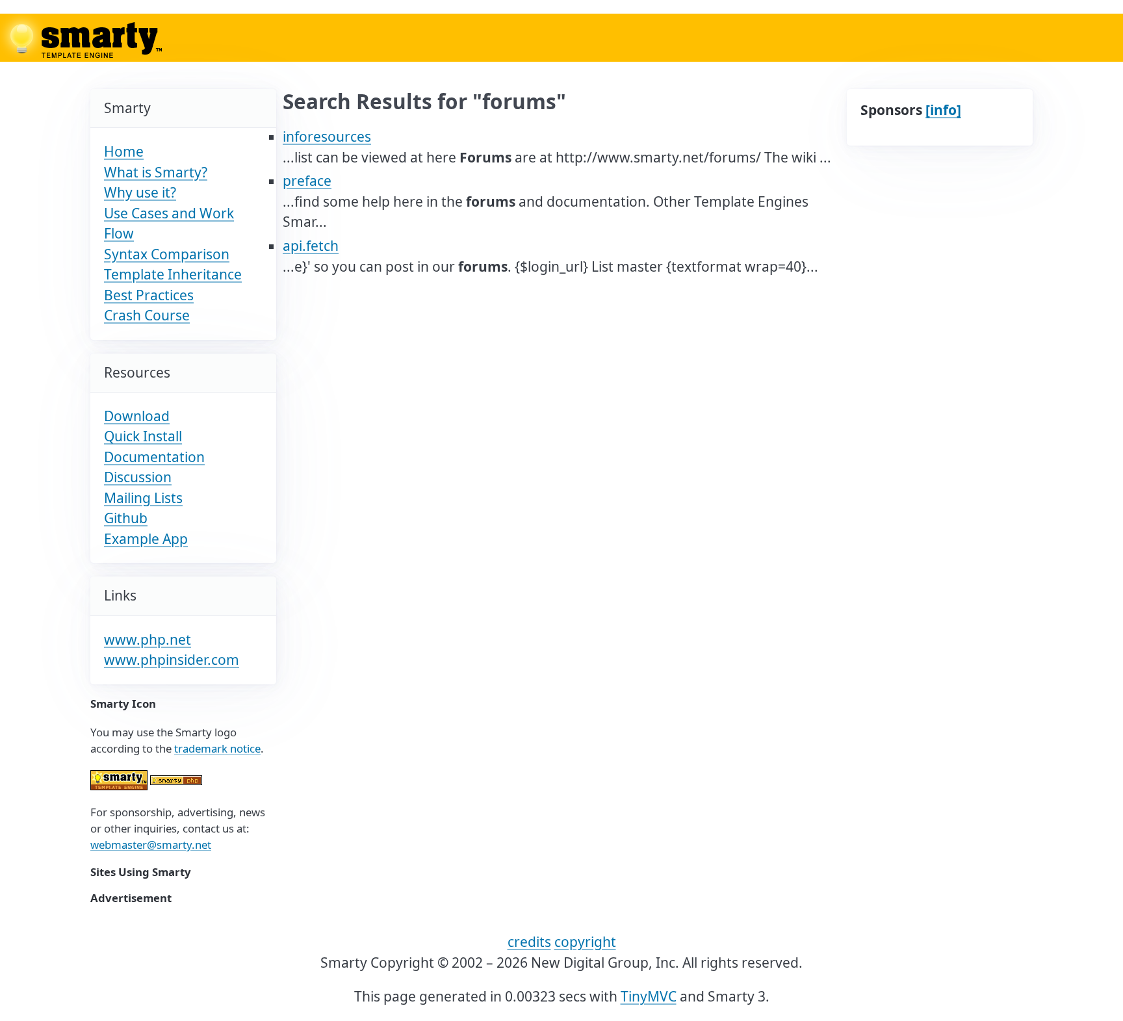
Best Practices (149, 295)
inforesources (327, 136)
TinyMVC (649, 996)
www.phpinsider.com (171, 660)
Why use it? (140, 192)
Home (124, 151)
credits (529, 942)
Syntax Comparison (166, 254)
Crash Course (147, 315)
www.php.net (147, 639)
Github (126, 518)
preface (307, 181)
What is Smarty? (155, 172)
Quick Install (143, 436)
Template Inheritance (173, 274)
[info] (943, 110)
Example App (146, 539)
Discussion (138, 477)
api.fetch (311, 246)
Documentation (154, 457)
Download (137, 416)
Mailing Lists (143, 498)
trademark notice (217, 748)
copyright (585, 942)
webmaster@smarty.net (150, 844)
